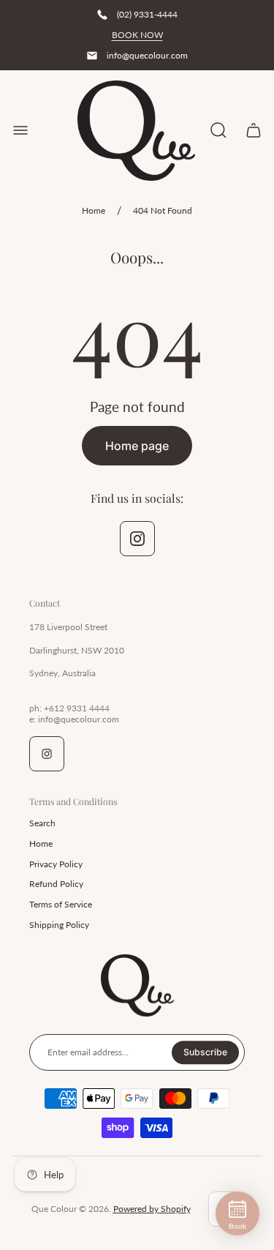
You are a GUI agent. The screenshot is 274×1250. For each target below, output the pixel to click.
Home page (137, 445)
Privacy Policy (56, 863)
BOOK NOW (137, 34)
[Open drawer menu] (20, 130)
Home (93, 210)
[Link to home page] (137, 985)
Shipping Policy (59, 924)
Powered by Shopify (152, 1208)
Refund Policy (56, 883)
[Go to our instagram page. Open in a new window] (137, 538)
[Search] (218, 130)
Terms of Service (60, 904)
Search (42, 822)
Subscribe (205, 1052)
